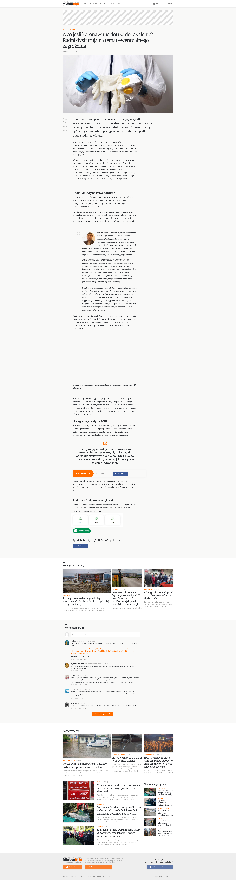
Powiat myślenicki (71, 30)
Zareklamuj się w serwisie (99, 867)
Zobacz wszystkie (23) (102, 714)
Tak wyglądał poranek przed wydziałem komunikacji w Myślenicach (158, 595)
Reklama (120, 3)
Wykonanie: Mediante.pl (163, 876)
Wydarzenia (86, 3)
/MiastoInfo (121, 473)
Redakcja (66, 51)
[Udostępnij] (65, 127)
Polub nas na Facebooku (160, 867)
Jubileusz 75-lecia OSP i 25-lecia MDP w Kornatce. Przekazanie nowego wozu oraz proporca (118, 832)
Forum (105, 3)
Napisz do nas (73, 867)
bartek (73, 641)
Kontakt (112, 3)
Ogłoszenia (97, 3)
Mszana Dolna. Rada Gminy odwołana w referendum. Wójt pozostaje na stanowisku (119, 788)
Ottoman (74, 703)
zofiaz (73, 675)
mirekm (73, 689)
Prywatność (97, 876)
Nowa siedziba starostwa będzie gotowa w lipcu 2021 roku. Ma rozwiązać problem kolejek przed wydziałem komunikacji (126, 598)
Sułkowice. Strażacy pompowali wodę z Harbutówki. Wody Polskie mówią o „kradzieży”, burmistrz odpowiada (119, 810)
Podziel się (81, 546)
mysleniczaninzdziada (79, 664)
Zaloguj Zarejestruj (164, 3)
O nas (80, 876)
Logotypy (87, 876)
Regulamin (107, 876)
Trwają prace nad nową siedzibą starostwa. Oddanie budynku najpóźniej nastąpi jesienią (86, 601)
